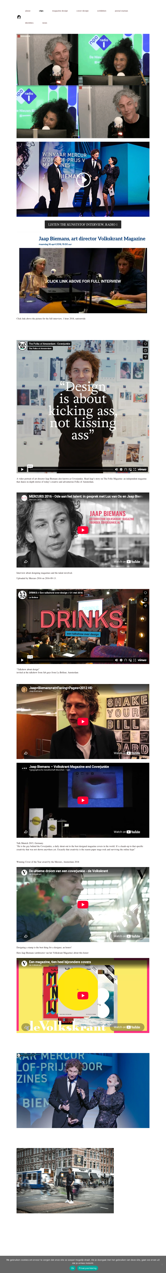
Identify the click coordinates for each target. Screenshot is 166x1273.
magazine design (60, 11)
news (44, 23)
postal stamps (121, 11)
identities (29, 23)
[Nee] (162, 1264)
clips (41, 11)
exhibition (101, 11)
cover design (83, 11)
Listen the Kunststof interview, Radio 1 (83, 224)
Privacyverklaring (87, 1268)
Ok (72, 1268)
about (27, 11)
